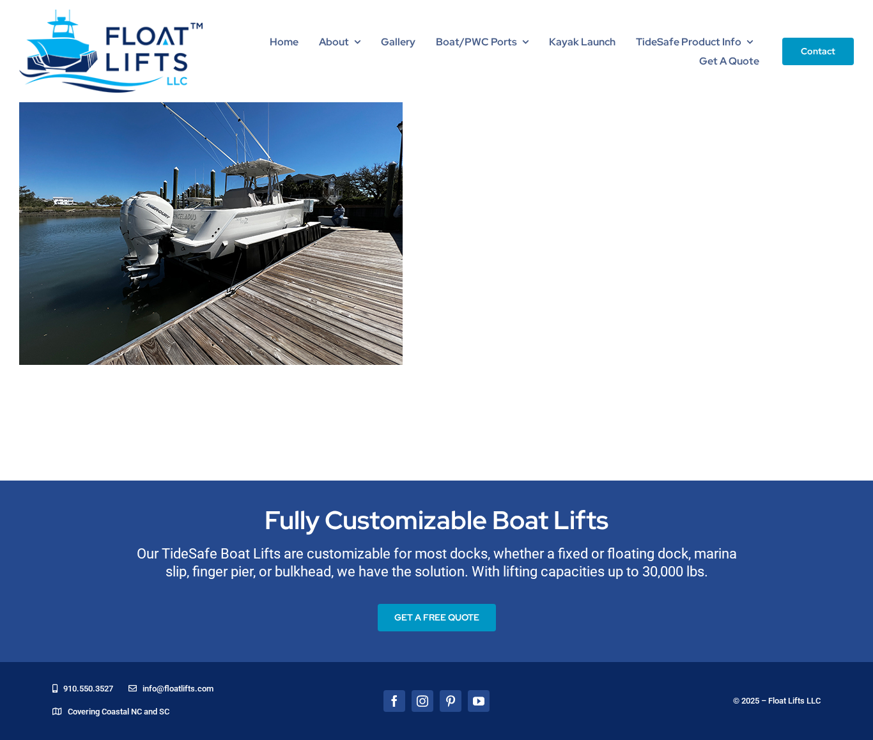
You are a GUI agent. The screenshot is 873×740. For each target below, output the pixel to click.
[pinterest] (450, 701)
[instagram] (422, 701)
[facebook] (394, 701)
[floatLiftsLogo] (111, 15)
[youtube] (479, 701)
